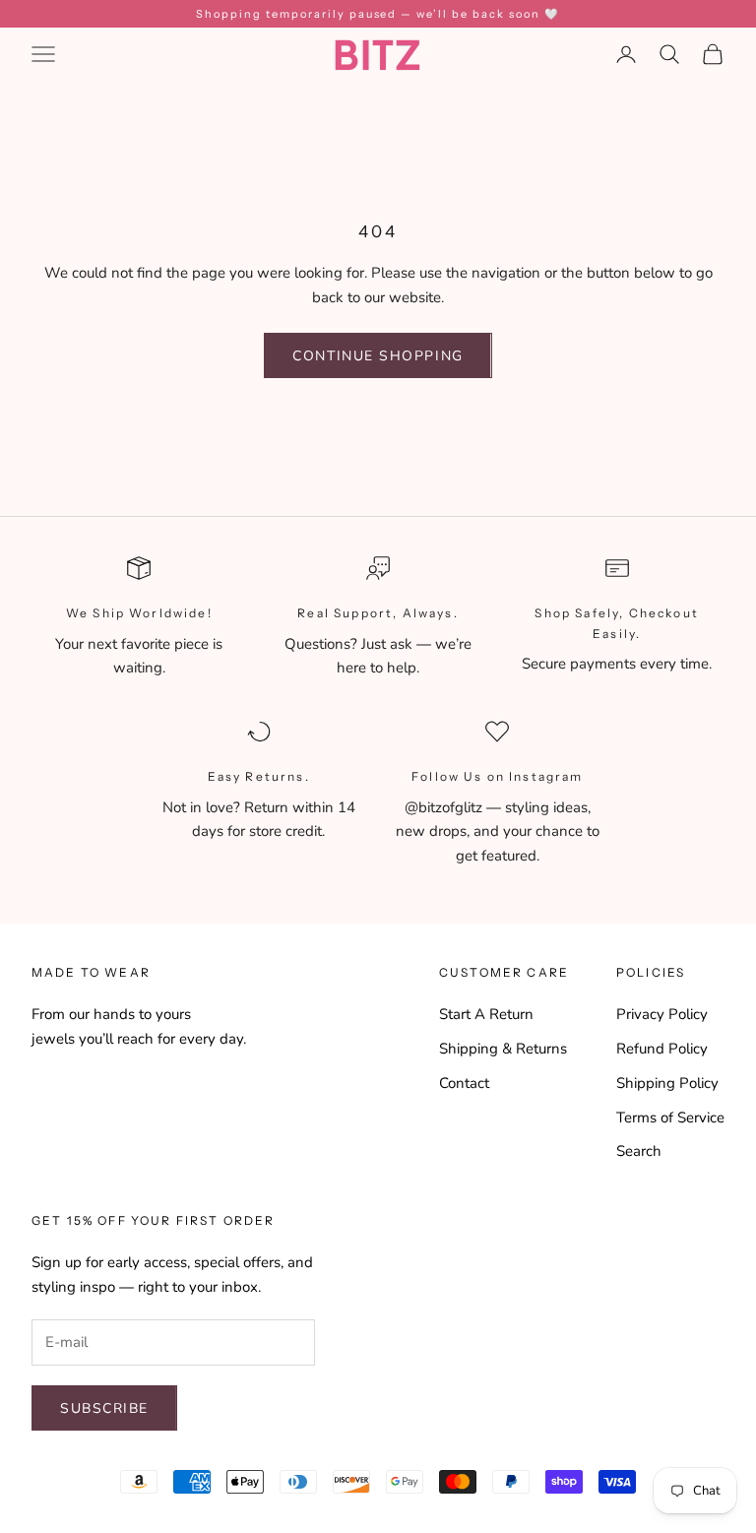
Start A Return (486, 1014)
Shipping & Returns (503, 1048)
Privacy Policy (662, 1014)
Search (639, 1151)
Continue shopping (377, 356)
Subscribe (104, 1408)
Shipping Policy (667, 1083)
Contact (464, 1083)
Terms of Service (670, 1117)
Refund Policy (662, 1048)
